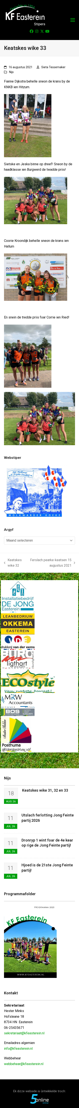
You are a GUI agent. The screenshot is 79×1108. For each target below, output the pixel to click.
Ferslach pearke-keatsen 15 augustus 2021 (50, 563)
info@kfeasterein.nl (18, 1049)
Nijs (11, 72)
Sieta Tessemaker (53, 67)
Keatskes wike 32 (13, 563)
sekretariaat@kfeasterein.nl (24, 1033)
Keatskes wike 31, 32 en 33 (45, 790)
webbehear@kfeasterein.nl (23, 1064)
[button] (72, 20)
